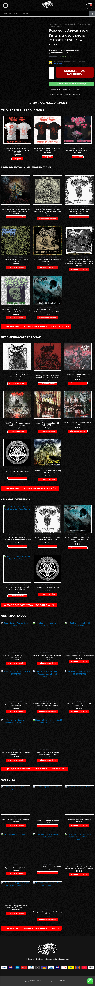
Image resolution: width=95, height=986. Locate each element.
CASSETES (57, 24)
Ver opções (17, 159)
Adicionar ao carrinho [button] (15, 217)
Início (50, 24)
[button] (5, 5)
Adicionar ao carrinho (75, 72)
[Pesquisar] (92, 13)
